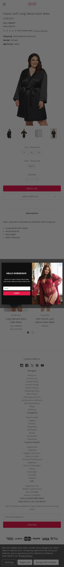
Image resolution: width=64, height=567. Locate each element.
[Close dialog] (60, 264)
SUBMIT (17, 293)
